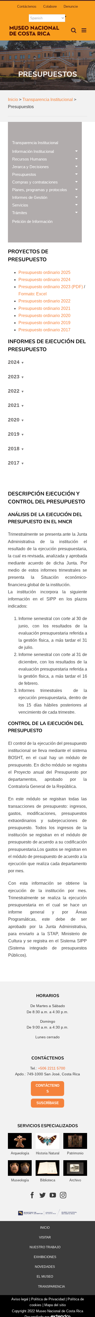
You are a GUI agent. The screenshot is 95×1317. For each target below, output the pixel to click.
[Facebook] (32, 1195)
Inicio (45, 1227)
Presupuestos (24, 174)
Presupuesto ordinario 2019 (44, 322)
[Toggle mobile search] (73, 30)
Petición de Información (32, 221)
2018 (14, 448)
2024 (14, 362)
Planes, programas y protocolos (39, 189)
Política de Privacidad (48, 1299)
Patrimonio (75, 1153)
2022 (14, 391)
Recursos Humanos (29, 159)
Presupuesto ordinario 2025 (44, 272)
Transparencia (51, 1286)
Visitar (45, 1237)
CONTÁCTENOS (47, 1088)
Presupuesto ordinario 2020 (44, 315)
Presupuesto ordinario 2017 (44, 330)
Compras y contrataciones (35, 182)
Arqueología (20, 1153)
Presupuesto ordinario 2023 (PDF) (50, 286)
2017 (14, 463)
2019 (14, 434)
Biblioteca (47, 1180)
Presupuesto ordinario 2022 (44, 301)
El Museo (45, 1276)
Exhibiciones (45, 1257)
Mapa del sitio (55, 1305)
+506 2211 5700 (51, 1068)
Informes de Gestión (29, 197)
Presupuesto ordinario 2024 (44, 279)
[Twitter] (42, 1195)
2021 (14, 405)
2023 (14, 376)
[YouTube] (53, 1195)
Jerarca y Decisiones (30, 166)
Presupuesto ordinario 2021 (44, 308)
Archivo (75, 1180)
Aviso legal (19, 1299)
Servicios (20, 205)
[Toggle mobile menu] (84, 30)
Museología (20, 1180)
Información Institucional (33, 151)
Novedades (45, 1267)
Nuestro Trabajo (45, 1247)
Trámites (19, 212)
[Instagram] (63, 1195)
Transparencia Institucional (35, 142)
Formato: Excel (33, 294)
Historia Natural (47, 1153)
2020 (14, 420)
